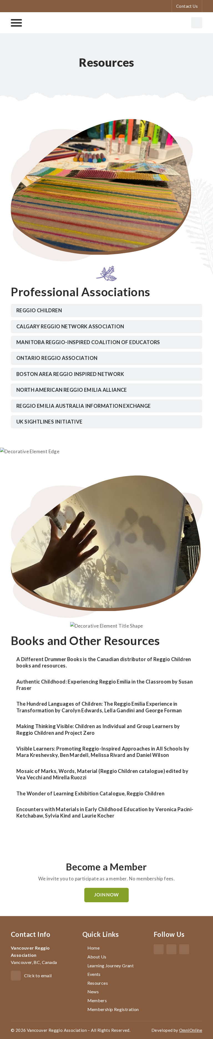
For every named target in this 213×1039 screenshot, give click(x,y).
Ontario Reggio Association (56, 358)
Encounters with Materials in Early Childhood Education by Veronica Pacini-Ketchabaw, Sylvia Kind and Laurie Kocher (105, 812)
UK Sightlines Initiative (49, 422)
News (93, 991)
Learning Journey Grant (110, 965)
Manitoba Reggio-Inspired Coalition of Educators (88, 342)
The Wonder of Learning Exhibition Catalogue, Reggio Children (90, 793)
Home (93, 947)
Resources (97, 983)
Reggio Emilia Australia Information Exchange (83, 406)
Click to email (38, 975)
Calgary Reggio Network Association (70, 326)
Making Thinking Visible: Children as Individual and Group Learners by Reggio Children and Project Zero (98, 729)
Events (94, 974)
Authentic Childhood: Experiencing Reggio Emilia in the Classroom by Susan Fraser (104, 685)
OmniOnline (190, 1030)
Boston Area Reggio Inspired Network (70, 374)
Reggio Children (39, 310)
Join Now (106, 895)
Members (97, 1000)
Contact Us (187, 6)
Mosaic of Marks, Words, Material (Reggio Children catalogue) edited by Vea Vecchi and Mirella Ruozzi (102, 774)
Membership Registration (113, 1009)
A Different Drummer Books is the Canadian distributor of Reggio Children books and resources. (103, 662)
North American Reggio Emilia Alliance (71, 390)
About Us (96, 956)
